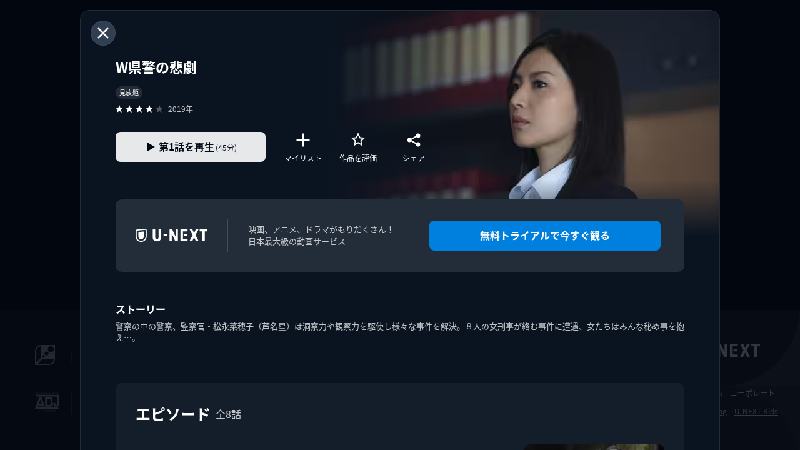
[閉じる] (103, 33)
